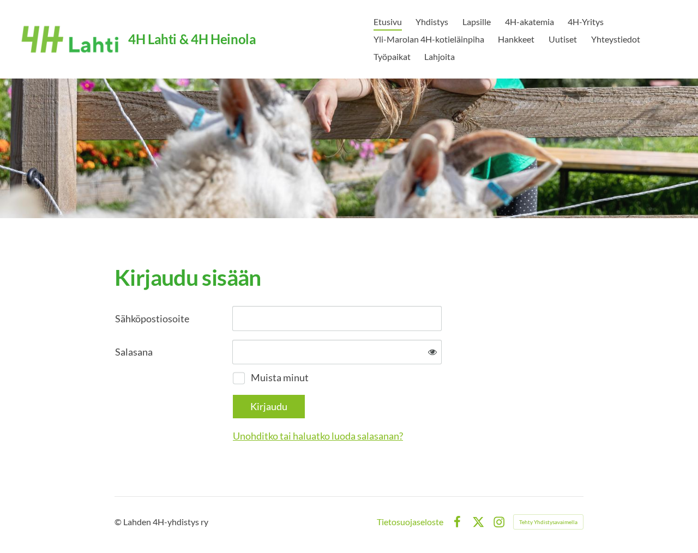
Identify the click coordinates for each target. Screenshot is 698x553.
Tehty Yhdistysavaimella (548, 522)
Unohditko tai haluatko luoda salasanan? (318, 436)
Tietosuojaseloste (410, 522)
